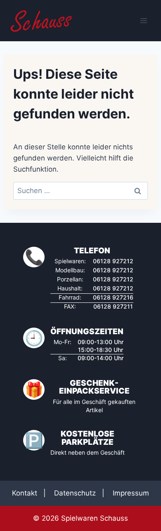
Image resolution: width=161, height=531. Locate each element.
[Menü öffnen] (143, 20)
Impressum (131, 493)
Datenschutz (75, 493)
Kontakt (24, 493)
